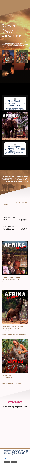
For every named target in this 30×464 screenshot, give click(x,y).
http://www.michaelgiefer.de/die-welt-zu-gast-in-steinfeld (14, 334)
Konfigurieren (6, 458)
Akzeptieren (6, 462)
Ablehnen (14, 462)
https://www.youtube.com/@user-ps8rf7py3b (11, 383)
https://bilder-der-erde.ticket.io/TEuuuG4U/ (11, 285)
